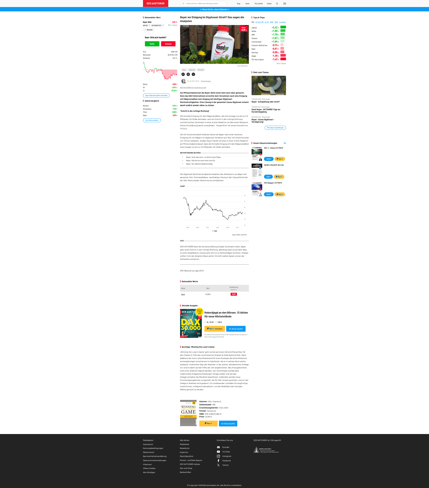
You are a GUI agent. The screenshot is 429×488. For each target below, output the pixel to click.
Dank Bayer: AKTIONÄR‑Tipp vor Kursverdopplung (266, 110)
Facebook (226, 460)
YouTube (226, 451)
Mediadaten (148, 440)
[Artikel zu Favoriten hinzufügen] (193, 74)
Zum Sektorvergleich (151, 120)
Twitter (225, 465)
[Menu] (284, 3)
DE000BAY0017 (156, 25)
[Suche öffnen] (183, 3)
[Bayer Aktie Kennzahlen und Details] (160, 70)
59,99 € (268, 194)
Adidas (254, 31)
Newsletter (185, 448)
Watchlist (149, 30)
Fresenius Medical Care (259, 45)
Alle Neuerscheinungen (282, 143)
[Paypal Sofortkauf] (208, 423)
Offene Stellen (149, 468)
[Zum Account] (247, 3)
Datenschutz (148, 452)
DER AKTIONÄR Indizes (190, 464)
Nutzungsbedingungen (153, 448)
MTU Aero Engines (258, 59)
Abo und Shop (186, 468)
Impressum (148, 444)
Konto (214, 337)
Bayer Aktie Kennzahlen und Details (156, 95)
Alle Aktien (184, 440)
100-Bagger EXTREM (273, 182)
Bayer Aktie (147, 22)
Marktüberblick (186, 456)
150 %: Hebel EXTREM (273, 148)
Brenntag (255, 52)
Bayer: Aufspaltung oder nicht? (266, 102)
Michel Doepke (206, 81)
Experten (184, 452)
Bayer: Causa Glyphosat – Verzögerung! (263, 120)
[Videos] (269, 3)
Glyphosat (192, 70)
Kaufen (152, 44)
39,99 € (268, 159)
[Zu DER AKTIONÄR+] (258, 3)
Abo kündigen (149, 472)
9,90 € (268, 177)
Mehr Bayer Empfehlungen (275, 127)
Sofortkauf (218, 329)
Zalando (254, 27)
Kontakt (225, 447)
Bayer (184, 70)
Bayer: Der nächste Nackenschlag (199, 164)
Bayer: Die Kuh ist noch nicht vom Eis (200, 160)
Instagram (226, 456)
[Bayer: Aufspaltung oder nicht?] (269, 85)
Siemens (254, 38)
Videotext (147, 464)
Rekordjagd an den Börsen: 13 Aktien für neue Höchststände (226, 314)
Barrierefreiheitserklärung (155, 456)
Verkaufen (168, 44)
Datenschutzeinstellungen (154, 460)
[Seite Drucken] (188, 74)
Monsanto (201, 70)
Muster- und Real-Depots (191, 460)
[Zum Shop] (239, 3)
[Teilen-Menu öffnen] (183, 74)
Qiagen (254, 56)
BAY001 (145, 25)
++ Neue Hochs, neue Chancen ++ (214, 9)
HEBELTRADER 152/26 (274, 165)
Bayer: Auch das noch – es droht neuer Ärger (203, 157)
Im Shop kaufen (236, 329)
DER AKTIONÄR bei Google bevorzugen (193, 88)
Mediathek (184, 444)
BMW (253, 35)
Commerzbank (256, 42)
